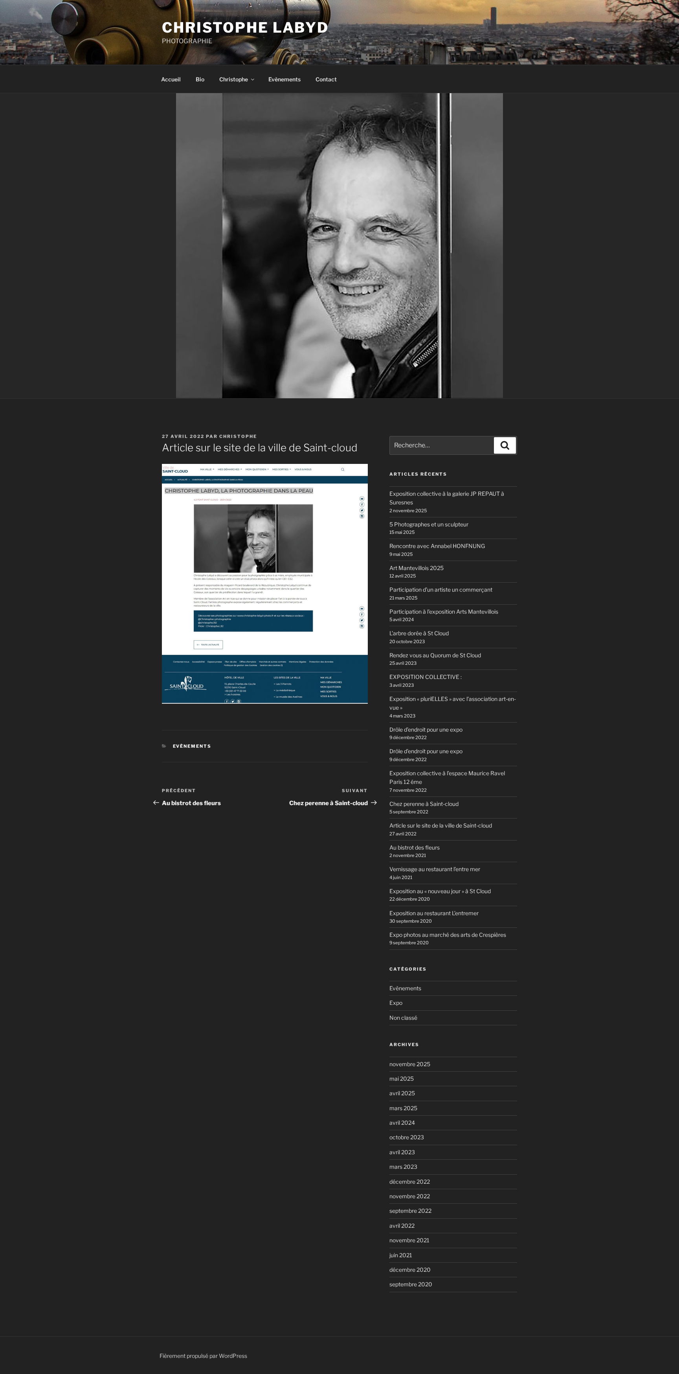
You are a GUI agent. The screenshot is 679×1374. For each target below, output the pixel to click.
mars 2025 (403, 1108)
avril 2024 (402, 1122)
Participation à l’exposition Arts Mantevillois (443, 611)
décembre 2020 (410, 1269)
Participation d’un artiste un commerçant (440, 589)
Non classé (403, 1017)
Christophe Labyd (245, 27)
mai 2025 (401, 1078)
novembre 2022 (409, 1196)
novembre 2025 (409, 1064)
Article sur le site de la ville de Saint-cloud (440, 825)
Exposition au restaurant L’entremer (434, 913)
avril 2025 (402, 1093)
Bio (200, 79)
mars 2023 (403, 1166)
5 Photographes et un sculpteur (428, 524)
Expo (395, 1002)
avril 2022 (402, 1225)
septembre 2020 (410, 1284)
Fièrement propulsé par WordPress (203, 1355)
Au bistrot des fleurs (414, 847)
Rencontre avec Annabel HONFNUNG (437, 546)
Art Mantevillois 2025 (416, 568)
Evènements (284, 79)
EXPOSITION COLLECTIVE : (425, 676)
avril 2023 (402, 1152)
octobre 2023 (406, 1137)
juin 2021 (400, 1255)
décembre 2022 (409, 1181)
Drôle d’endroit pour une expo (425, 729)
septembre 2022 (410, 1210)
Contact (326, 79)
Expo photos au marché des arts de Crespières (447, 934)
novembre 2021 (409, 1240)
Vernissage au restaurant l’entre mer (434, 869)
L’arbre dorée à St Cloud (419, 633)
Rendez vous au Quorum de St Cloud (435, 655)
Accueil (171, 79)
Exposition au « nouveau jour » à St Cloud (440, 891)
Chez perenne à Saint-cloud (424, 803)
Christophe (233, 79)
